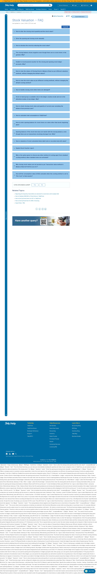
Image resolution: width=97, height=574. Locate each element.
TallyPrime (85, 5)
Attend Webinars (63, 5)
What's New (68, 12)
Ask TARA (91, 571)
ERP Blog (74, 428)
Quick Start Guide (54, 428)
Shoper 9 (56, 9)
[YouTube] (13, 454)
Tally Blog (74, 433)
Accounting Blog (76, 425)
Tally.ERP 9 (63, 9)
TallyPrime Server (29, 9)
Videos (50, 9)
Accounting (53, 431)
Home (6, 9)
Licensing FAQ (53, 446)
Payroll (51, 441)
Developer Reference (41, 9)
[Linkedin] (9, 454)
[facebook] (39, 209)
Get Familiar (53, 425)
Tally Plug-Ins (20, 9)
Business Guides (76, 436)
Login (75, 5)
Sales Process (53, 436)
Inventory (19, 12)
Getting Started (76, 12)
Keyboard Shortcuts (85, 12)
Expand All (65, 27)
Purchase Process (54, 439)
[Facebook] (7, 454)
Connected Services (55, 444)
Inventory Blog (76, 431)
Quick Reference (79, 16)
